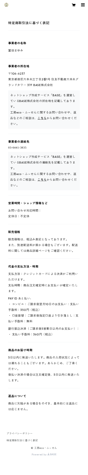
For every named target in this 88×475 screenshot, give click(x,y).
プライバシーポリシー (20, 433)
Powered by (39, 454)
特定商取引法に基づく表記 (22, 440)
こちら (41, 118)
